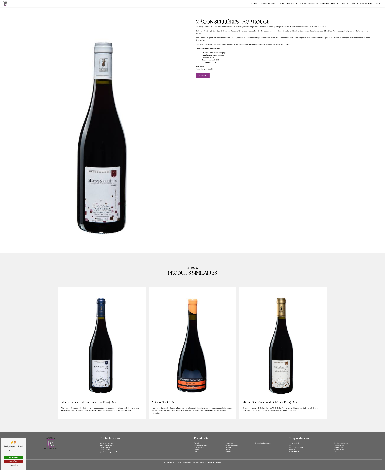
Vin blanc (344, 4)
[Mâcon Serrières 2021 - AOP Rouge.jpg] (101, 130)
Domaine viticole (294, 443)
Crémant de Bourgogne (361, 4)
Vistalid (168, 462)
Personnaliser (13, 465)
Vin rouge (324, 4)
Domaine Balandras (268, 4)
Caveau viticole (339, 449)
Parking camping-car (309, 4)
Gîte (290, 445)
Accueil (254, 4)
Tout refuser (13, 461)
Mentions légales (199, 462)
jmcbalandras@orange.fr (109, 452)
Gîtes (282, 4)
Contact (377, 4)
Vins (335, 452)
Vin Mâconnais (339, 445)
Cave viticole (338, 447)
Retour (203, 75)
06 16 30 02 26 (106, 450)
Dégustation (291, 4)
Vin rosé (334, 4)
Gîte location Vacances (296, 447)
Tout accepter (13, 457)
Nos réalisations (199, 447)
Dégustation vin (294, 452)
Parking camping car (341, 443)
